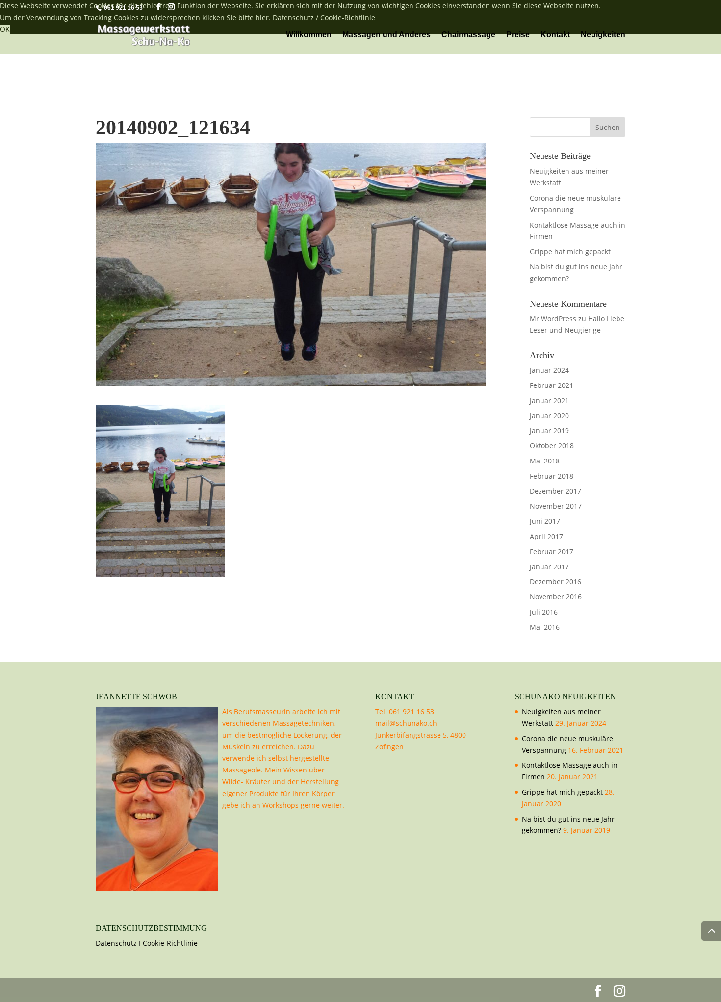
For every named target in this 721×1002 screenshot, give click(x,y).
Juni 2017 (545, 521)
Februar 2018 (551, 476)
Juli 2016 (544, 612)
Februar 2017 (551, 551)
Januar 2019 (549, 430)
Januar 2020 (549, 415)
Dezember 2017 (555, 491)
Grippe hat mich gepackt (570, 251)
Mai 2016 (545, 627)
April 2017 (546, 536)
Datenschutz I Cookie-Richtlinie (147, 943)
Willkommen (309, 35)
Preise (518, 35)
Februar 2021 (551, 385)
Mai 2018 (545, 460)
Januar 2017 (549, 566)
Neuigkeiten (603, 35)
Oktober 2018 (552, 445)
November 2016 (556, 596)
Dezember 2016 (555, 581)
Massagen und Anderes (386, 35)
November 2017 (556, 506)
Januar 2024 (549, 370)
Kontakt (555, 35)
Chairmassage (468, 35)
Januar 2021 (549, 400)
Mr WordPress (553, 318)
